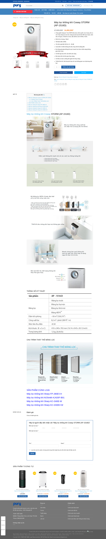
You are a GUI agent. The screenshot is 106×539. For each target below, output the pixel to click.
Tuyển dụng (43, 513)
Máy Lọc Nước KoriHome (40, 534)
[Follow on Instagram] (89, 1)
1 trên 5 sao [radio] (31, 428)
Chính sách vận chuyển (74, 513)
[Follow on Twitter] (90, 1)
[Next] (49, 40)
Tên (30, 443)
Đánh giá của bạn (33, 425)
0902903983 (26, 1)
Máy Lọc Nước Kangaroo (18, 534)
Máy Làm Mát (16, 533)
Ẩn (43, 94)
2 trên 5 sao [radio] (39, 428)
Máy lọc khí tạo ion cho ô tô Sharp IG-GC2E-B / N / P (63, 491)
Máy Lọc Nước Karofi (29, 534)
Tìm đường (3, 520)
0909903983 (20, 1)
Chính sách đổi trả (72, 510)
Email (62, 443)
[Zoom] (14, 57)
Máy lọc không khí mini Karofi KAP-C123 (22, 491)
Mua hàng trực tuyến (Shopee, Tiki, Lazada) (73, 13)
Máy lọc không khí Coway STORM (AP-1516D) (39, 97)
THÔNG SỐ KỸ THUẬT (36, 99)
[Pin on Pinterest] (63, 84)
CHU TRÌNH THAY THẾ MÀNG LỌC (39, 101)
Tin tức (42, 510)
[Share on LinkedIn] (66, 84)
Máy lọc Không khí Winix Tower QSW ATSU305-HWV (83, 491)
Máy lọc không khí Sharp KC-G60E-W (37, 108)
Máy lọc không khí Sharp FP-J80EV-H (37, 104)
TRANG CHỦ (37, 10)
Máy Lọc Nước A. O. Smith (34, 533)
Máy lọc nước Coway (56, 533)
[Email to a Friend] (60, 84)
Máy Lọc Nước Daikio (67, 533)
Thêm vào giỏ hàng (68, 67)
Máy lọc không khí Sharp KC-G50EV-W (37, 109)
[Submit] (62, 5)
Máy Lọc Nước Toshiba (64, 534)
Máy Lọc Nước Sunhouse (52, 534)
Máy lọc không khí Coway (37, 17)
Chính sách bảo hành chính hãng (80, 1)
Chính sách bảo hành (73, 507)
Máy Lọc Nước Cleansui (46, 533)
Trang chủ (15, 17)
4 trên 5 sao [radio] (59, 428)
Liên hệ (69, 1)
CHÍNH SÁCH (51, 10)
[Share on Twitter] (58, 84)
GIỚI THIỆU (44, 10)
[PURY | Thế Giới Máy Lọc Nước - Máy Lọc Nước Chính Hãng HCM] (18, 6)
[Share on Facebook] (55, 84)
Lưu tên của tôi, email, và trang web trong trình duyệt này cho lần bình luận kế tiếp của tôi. (53, 450)
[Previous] (15, 40)
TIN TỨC (54, 13)
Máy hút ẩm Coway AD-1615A (43, 491)
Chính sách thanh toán (73, 516)
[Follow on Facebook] (88, 1)
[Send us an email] (92, 1)
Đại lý (41, 516)
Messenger (3, 529)
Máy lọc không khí (24, 17)
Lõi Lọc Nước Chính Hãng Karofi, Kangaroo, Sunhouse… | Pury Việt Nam (74, 10)
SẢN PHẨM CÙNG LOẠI (34, 102)
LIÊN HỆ (59, 13)
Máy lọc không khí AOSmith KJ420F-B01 (37, 106)
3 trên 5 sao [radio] (48, 428)
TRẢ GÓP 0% (58, 1)
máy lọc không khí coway (70, 79)
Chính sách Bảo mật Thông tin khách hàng (79, 518)
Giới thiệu (65, 1)
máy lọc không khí (60, 79)
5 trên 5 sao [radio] (70, 428)
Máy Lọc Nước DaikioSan (78, 533)
